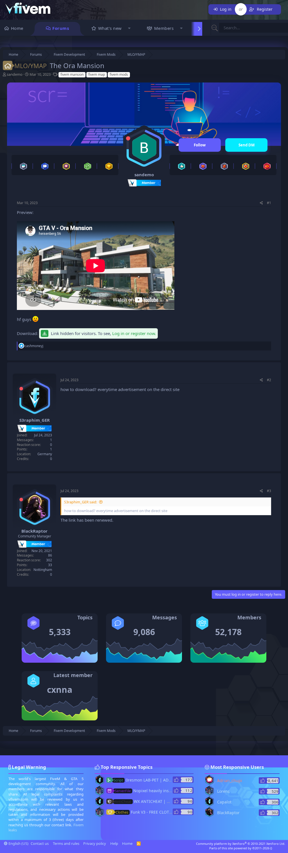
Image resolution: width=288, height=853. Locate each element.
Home (17, 28)
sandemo (14, 74)
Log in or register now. (134, 333)
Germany (44, 454)
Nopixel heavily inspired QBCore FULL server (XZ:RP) (173, 790)
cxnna (59, 689)
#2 (269, 380)
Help (114, 843)
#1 (269, 202)
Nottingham (42, 569)
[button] (129, 29)
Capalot (224, 802)
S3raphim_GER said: (80, 501)
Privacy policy (94, 843)
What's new (110, 28)
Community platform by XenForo (240, 843)
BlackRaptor (34, 531)
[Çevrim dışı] (128, 138)
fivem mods (119, 74)
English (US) (18, 843)
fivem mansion (72, 74)
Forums (60, 28)
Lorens (223, 791)
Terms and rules (66, 843)
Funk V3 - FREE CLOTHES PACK (151, 812)
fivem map (96, 74)
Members (164, 28)
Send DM (246, 145)
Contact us (40, 843)
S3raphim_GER (34, 420)
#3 (269, 490)
